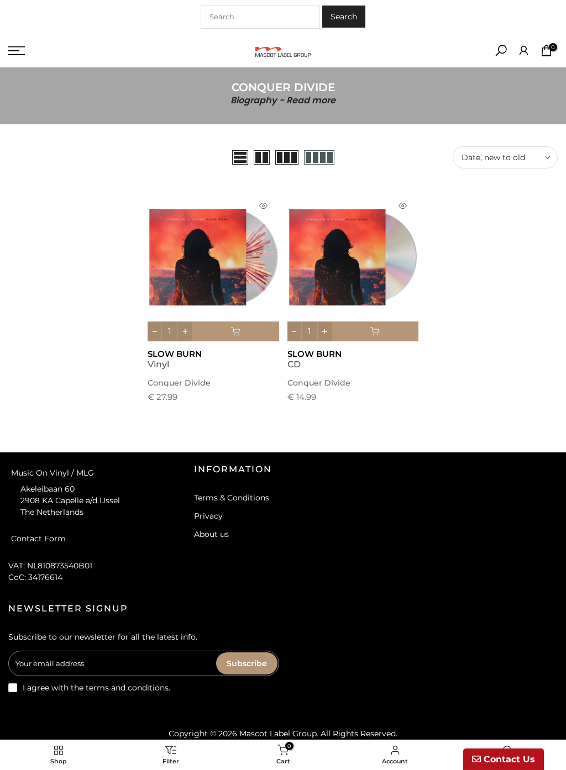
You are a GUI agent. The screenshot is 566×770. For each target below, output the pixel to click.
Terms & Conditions (231, 498)
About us (211, 534)
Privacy (208, 516)
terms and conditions (127, 688)
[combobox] (260, 17)
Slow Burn (175, 354)
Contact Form (38, 538)
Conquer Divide (179, 383)
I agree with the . (96, 688)
